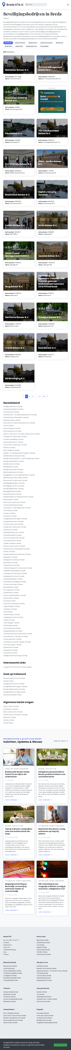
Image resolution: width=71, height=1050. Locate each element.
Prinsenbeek (44, 46)
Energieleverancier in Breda (13, 521)
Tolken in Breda (9, 620)
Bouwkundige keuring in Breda (14, 689)
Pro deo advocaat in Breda (13, 584)
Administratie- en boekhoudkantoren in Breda (20, 415)
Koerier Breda (8, 681)
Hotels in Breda (8, 720)
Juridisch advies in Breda (12, 543)
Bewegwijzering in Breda (12, 491)
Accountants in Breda (11, 412)
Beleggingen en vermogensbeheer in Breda (19, 475)
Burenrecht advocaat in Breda (14, 502)
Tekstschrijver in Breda (11, 614)
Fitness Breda (8, 723)
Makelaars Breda (9, 1001)
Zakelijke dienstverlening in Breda (15, 656)
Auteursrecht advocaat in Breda (15, 445)
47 (39, 396)
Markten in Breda (9, 717)
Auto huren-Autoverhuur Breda (14, 1015)
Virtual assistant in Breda (12, 639)
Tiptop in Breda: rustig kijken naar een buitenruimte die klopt (18, 831)
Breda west (8, 46)
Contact (6, 942)
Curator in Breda (9, 513)
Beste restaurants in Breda (13, 712)
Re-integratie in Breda (11, 590)
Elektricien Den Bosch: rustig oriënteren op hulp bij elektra (51, 831)
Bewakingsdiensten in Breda (13, 489)
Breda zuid (19, 46)
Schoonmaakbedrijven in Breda (14, 595)
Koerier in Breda (9, 551)
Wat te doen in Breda (11, 706)
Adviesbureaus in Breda (11, 420)
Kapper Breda (42, 947)
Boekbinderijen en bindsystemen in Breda (18, 497)
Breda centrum (20, 43)
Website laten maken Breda (47, 999)
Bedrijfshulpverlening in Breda (14, 456)
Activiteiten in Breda (10, 709)
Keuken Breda (42, 992)
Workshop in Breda (10, 653)
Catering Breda (8, 968)
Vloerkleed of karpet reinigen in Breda (17, 642)
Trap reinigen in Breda (11, 623)
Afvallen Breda (42, 952)
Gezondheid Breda (43, 950)
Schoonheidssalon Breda (12, 971)
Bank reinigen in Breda (11, 450)
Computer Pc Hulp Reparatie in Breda (17, 508)
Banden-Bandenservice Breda (14, 1018)
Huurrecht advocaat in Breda (13, 538)
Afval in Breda (8, 426)
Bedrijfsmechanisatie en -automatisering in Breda (21, 458)
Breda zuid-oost (31, 46)
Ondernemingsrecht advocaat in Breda (17, 568)
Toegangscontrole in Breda (13, 617)
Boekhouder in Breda (10, 499)
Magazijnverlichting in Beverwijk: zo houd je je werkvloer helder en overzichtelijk (16, 887)
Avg (4, 952)
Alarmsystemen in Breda (12, 431)
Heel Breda (8, 42)
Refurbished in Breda (10, 587)
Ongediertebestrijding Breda (47, 1023)
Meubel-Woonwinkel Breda (46, 968)
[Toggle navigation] (68, 4)
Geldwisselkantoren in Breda (13, 532)
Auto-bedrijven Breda (11, 1013)
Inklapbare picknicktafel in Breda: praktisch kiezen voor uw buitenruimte (52, 774)
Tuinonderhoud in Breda (12, 628)
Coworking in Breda (10, 510)
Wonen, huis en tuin (47, 769)
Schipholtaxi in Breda (10, 593)
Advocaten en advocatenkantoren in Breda (19, 423)
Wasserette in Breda (10, 647)
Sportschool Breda (43, 1001)
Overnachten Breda (44, 976)
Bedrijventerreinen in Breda (13, 469)
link (15, 667)
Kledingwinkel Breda (44, 997)
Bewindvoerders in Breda (12, 494)
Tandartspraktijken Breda (12, 973)
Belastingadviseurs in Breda (13, 472)
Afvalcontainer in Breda (11, 428)
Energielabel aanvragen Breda (14, 692)
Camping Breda (42, 973)
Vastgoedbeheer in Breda (12, 631)
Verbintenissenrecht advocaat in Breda (17, 634)
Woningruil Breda (43, 1013)
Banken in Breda (9, 448)
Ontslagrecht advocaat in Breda (15, 573)
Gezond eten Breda (44, 954)
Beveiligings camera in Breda (13, 486)
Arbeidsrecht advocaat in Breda (15, 437)
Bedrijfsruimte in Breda (11, 464)
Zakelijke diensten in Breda (12, 406)
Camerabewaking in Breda (13, 505)
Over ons (6, 947)
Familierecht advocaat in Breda (14, 527)
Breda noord (33, 43)
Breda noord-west (46, 43)
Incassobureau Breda (44, 1018)
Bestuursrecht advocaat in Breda (15, 480)
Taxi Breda (40, 945)
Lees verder (11, 800)
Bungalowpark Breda (44, 980)
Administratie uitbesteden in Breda (15, 417)
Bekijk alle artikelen (60, 741)
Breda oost (59, 43)
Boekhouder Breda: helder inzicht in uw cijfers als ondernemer (17, 774)
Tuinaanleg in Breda (10, 625)
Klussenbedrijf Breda (10, 992)
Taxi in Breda (7, 612)
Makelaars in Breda (10, 557)
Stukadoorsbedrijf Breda (12, 978)
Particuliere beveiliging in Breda (14, 582)
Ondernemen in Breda (11, 565)
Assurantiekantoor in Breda (13, 442)
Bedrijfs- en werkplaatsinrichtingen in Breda (19, 453)
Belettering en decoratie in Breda (15, 478)
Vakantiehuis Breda (44, 978)
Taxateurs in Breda (10, 609)
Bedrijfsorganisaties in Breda (13, 461)
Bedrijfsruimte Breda (44, 1020)
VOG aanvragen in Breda (12, 645)
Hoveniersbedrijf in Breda (12, 535)
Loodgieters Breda (10, 976)
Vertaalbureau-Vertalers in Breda (15, 636)
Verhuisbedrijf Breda (10, 980)
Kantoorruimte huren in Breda (14, 546)
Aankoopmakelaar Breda (12, 695)
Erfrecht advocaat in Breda (13, 524)
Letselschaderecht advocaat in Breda (17, 554)
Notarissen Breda (9, 994)
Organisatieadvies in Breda (13, 579)
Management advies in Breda (13, 560)
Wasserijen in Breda (10, 650)
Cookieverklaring (9, 950)
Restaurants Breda (10, 966)
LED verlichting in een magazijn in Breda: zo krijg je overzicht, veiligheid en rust (52, 886)
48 (44, 396)
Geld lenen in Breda (10, 530)
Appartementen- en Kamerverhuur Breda (52, 971)
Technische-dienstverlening (51, 826)
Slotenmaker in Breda (11, 598)
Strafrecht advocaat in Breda (14, 604)
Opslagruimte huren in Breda (13, 576)
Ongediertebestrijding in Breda (14, 571)
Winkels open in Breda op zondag (15, 715)
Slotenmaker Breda (10, 1023)
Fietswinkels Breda (43, 942)
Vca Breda (40, 994)
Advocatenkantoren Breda (13, 1020)
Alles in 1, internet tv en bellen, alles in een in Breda (21, 434)
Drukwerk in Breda (10, 516)
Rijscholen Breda (43, 940)
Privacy (6, 954)
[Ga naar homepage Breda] (12, 4)
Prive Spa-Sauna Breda (45, 1015)
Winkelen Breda (42, 966)
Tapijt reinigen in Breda (11, 606)
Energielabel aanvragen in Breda (15, 519)
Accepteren (60, 1045)
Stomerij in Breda (9, 601)
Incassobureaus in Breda (12, 541)
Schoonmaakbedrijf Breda (12, 999)
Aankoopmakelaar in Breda (13, 409)
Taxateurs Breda (9, 997)
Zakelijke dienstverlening (16, 769)
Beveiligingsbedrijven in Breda (14, 483)
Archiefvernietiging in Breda (13, 439)
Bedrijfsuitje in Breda (10, 467)
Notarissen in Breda (10, 562)
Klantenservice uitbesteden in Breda (16, 549)
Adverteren (7, 945)
